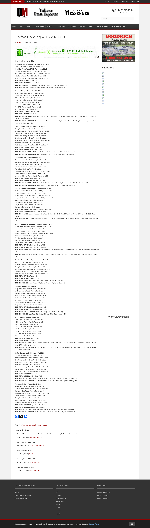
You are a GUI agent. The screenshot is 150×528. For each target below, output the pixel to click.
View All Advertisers (118, 316)
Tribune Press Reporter (23, 495)
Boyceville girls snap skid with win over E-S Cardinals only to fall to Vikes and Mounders (50, 434)
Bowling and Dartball (29, 425)
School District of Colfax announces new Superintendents (45, 1)
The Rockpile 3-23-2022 (25, 467)
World (58, 508)
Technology (60, 501)
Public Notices (102, 26)
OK (132, 524)
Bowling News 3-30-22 (25, 450)
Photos (82, 26)
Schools (50, 26)
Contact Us (107, 2)
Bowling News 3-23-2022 (26, 459)
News (21, 26)
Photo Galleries (102, 495)
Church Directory (118, 26)
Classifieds (61, 26)
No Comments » (36, 437)
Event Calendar (102, 498)
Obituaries (40, 26)
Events (91, 26)
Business (59, 511)
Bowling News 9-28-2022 (26, 442)
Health (58, 514)
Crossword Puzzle (103, 492)
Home (14, 26)
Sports (29, 26)
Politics (58, 504)
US (57, 492)
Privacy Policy (94, 524)
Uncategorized (42, 425)
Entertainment (61, 498)
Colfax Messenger (21, 498)
